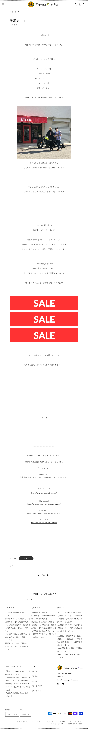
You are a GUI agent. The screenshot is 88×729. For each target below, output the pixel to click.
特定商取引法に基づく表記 (75, 723)
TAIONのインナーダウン (44, 78)
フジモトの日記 (26, 558)
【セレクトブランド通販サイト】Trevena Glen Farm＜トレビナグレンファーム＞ (35, 721)
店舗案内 (34, 676)
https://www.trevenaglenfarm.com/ (44, 493)
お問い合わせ (36, 691)
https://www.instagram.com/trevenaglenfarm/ (44, 504)
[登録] (60, 599)
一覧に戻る (45, 575)
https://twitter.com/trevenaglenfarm (44, 522)
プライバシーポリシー (76, 721)
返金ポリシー (64, 721)
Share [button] (14, 566)
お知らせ (34, 681)
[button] (3, 4)
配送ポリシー (61, 723)
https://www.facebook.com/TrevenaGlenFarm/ (44, 513)
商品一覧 (34, 671)
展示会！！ (15, 12)
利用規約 (53, 723)
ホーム (7, 12)
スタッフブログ (36, 686)
